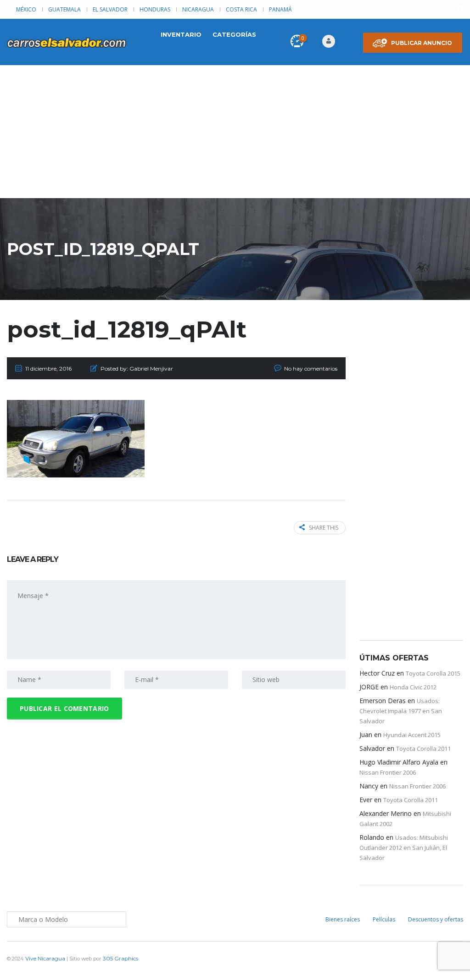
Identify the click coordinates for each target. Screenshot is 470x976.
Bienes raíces (342, 919)
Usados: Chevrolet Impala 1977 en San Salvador (400, 711)
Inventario (181, 34)
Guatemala (64, 9)
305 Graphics (120, 958)
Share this (323, 528)
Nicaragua (198, 9)
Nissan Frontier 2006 (387, 772)
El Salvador (110, 9)
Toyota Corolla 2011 (423, 748)
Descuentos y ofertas (435, 919)
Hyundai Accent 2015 (412, 735)
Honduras (155, 9)
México (26, 9)
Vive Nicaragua (45, 958)
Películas (384, 919)
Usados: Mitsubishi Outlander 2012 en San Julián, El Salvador (403, 847)
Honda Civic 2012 (413, 687)
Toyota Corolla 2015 (433, 673)
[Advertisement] (235, 134)
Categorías (234, 34)
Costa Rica (241, 9)
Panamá (280, 9)
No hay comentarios (310, 368)
